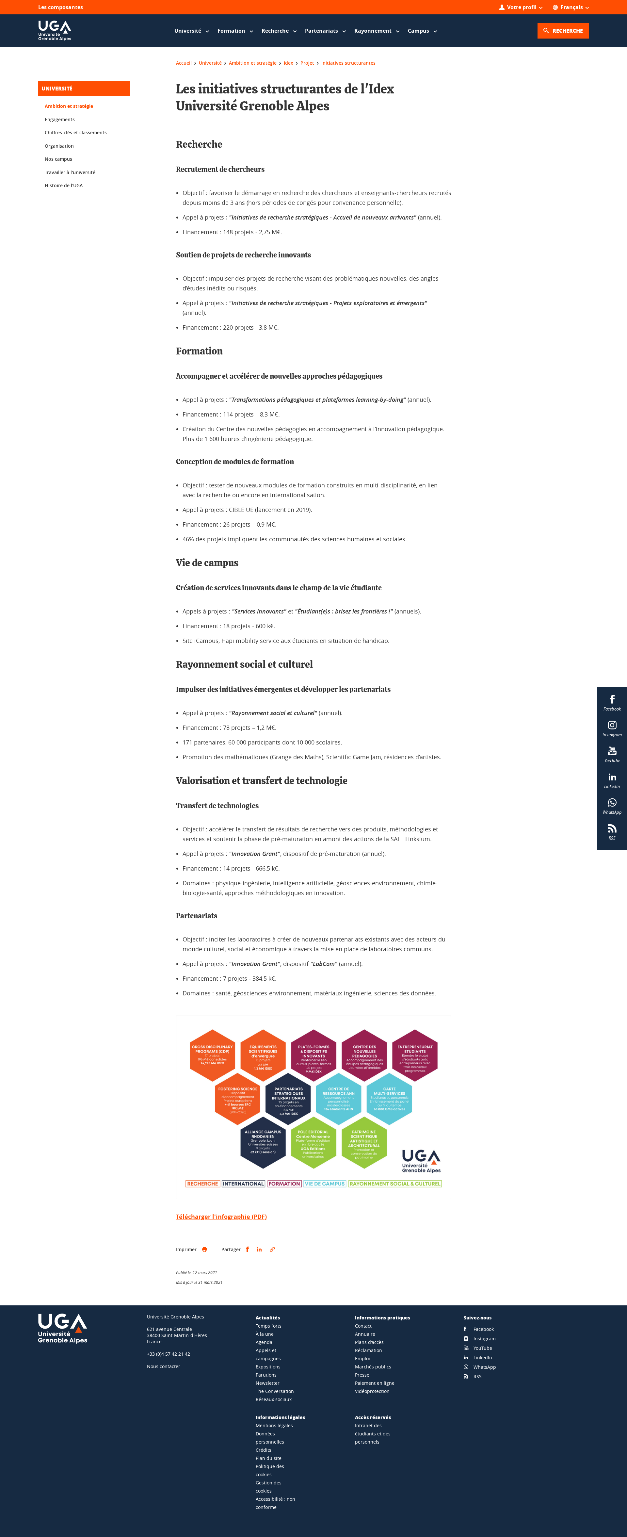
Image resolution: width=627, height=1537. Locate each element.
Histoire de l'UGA (64, 185)
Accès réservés (373, 1417)
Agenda (264, 1342)
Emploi (362, 1358)
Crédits (263, 1450)
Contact (363, 1326)
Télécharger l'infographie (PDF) (221, 1217)
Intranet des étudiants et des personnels (373, 1433)
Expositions (268, 1367)
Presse (362, 1375)
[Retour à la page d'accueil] (55, 30)
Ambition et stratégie (69, 106)
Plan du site (268, 1458)
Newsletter (268, 1383)
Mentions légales (274, 1425)
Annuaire (365, 1334)
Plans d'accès (369, 1342)
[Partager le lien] (272, 1249)
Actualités (268, 1317)
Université (56, 88)
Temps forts (268, 1326)
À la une (265, 1334)
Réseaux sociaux (274, 1399)
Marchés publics (373, 1367)
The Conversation (275, 1391)
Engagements (60, 119)
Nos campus (58, 159)
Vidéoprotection (372, 1391)
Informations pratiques (382, 1317)
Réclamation (368, 1350)
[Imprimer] (204, 1249)
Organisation (59, 146)
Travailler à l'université (70, 172)
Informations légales (280, 1417)
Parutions (266, 1375)
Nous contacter (163, 1366)
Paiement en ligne (374, 1383)
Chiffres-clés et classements (76, 132)
